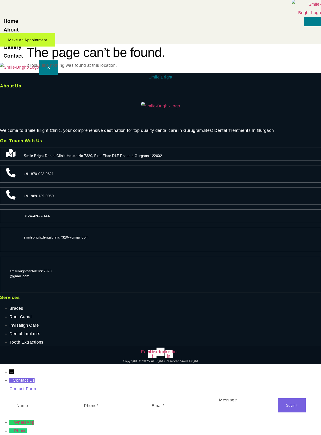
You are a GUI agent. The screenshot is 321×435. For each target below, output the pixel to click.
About (11, 30)
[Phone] (11, 430)
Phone (20, 430)
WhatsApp (24, 422)
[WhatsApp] (11, 422)
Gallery (13, 47)
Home (11, 21)
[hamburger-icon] (312, 21)
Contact (13, 56)
